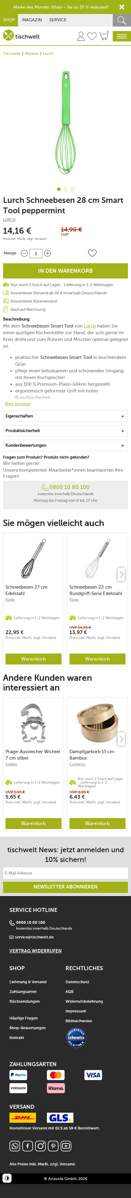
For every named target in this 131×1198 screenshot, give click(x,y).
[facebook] (27, 1150)
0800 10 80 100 (69, 487)
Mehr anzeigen (18, 404)
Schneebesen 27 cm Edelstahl (26, 590)
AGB (69, 992)
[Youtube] (66, 1150)
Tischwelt (12, 53)
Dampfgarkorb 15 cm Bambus (91, 755)
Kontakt (16, 1038)
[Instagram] (40, 1150)
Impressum (76, 1011)
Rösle (10, 599)
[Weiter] (121, 574)
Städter (11, 764)
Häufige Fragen (23, 1018)
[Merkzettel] (92, 37)
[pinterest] (53, 1150)
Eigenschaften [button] (19, 416)
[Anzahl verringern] (24, 253)
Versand (40, 239)
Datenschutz (77, 982)
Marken (32, 53)
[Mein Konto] (81, 37)
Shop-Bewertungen (27, 1028)
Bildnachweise (79, 1021)
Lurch (48, 53)
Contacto (77, 764)
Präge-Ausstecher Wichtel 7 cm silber (32, 755)
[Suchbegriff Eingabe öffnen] (122, 20)
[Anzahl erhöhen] (47, 253)
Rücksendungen (24, 1002)
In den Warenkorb (65, 271)
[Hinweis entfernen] (121, 7)
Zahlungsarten (23, 992)
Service (57, 20)
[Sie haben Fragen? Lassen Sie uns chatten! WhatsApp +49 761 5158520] (14, 1150)
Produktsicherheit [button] (22, 430)
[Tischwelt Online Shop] (21, 35)
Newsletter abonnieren (65, 887)
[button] (92, 253)
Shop (9, 20)
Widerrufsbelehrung (84, 1002)
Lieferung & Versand (28, 982)
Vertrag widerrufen (35, 951)
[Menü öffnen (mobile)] (122, 36)
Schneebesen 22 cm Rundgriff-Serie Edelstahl (95, 590)
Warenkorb (33, 659)
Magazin (32, 20)
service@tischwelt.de (34, 937)
